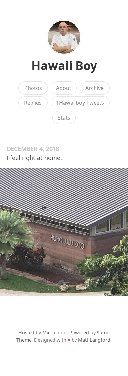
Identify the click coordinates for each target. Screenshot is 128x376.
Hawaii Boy (64, 65)
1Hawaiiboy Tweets (80, 102)
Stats (64, 117)
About (63, 88)
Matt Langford (94, 340)
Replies (33, 102)
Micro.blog (54, 332)
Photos (33, 88)
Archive (94, 88)
